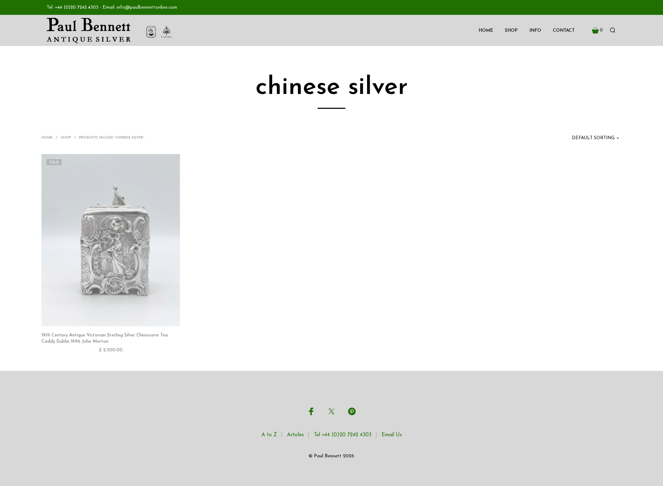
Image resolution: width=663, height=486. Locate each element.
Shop (511, 30)
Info (535, 30)
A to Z (269, 435)
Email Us (392, 435)
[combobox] (589, 138)
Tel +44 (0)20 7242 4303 (343, 435)
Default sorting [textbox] (593, 138)
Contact (564, 30)
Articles (295, 435)
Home (486, 30)
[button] (597, 30)
